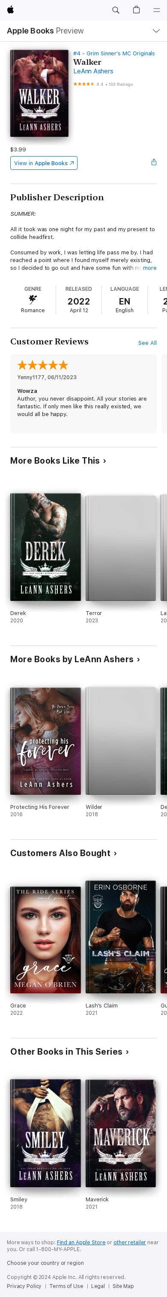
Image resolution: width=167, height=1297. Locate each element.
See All (147, 343)
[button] (115, 10)
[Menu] (156, 10)
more (150, 268)
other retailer (129, 1243)
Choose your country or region (45, 1263)
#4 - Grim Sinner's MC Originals (114, 53)
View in (41, 163)
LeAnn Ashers (93, 71)
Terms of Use (66, 1286)
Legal (98, 1286)
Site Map (123, 1286)
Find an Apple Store (81, 1243)
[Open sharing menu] (154, 163)
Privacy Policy (24, 1286)
